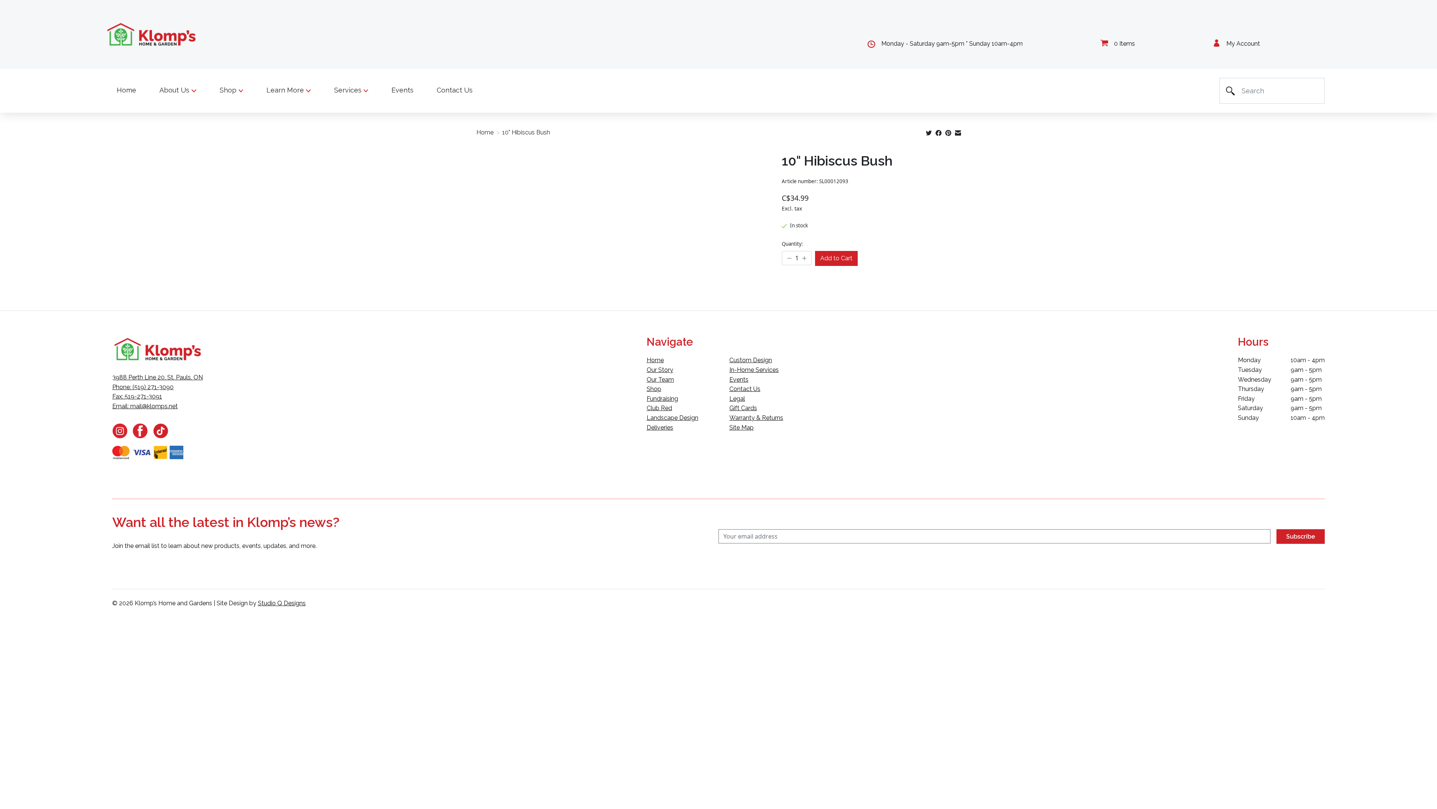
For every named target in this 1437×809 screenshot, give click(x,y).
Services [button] (348, 90)
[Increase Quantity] (804, 258)
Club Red (659, 408)
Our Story (660, 369)
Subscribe (1300, 536)
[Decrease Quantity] (789, 258)
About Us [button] (175, 90)
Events (402, 90)
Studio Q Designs (282, 603)
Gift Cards (743, 408)
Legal (737, 398)
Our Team (660, 379)
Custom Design (750, 360)
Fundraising (662, 398)
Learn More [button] (286, 90)
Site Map (741, 427)
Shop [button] (229, 90)
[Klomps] (152, 34)
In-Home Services (754, 369)
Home (126, 90)
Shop (654, 389)
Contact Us (455, 90)
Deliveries (660, 427)
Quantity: (792, 243)
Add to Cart (836, 258)
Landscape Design (672, 417)
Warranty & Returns (756, 417)
